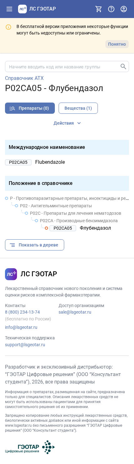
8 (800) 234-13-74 (22, 312)
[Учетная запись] (123, 9)
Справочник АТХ (24, 78)
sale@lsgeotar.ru (75, 312)
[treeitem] (67, 213)
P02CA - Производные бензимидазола (79, 220)
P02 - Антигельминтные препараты (56, 205)
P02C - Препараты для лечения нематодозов (75, 213)
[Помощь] (111, 9)
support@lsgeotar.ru (25, 344)
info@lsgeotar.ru (21, 327)
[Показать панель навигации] (9, 9)
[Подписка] (98, 9)
